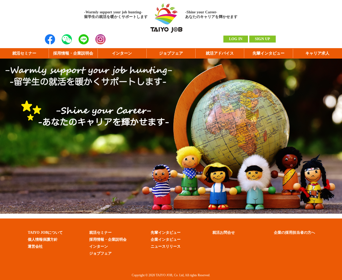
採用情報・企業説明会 (73, 53)
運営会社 (35, 246)
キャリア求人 (317, 53)
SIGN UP (262, 39)
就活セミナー (24, 53)
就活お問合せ (223, 233)
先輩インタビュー (268, 53)
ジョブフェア (171, 53)
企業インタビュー (166, 239)
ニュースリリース (166, 246)
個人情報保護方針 (43, 239)
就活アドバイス (220, 53)
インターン (122, 53)
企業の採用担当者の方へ (294, 233)
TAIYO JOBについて (45, 233)
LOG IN (235, 39)
